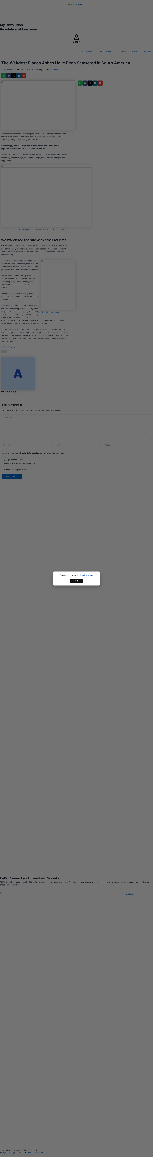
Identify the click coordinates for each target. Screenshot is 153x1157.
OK (76, 581)
